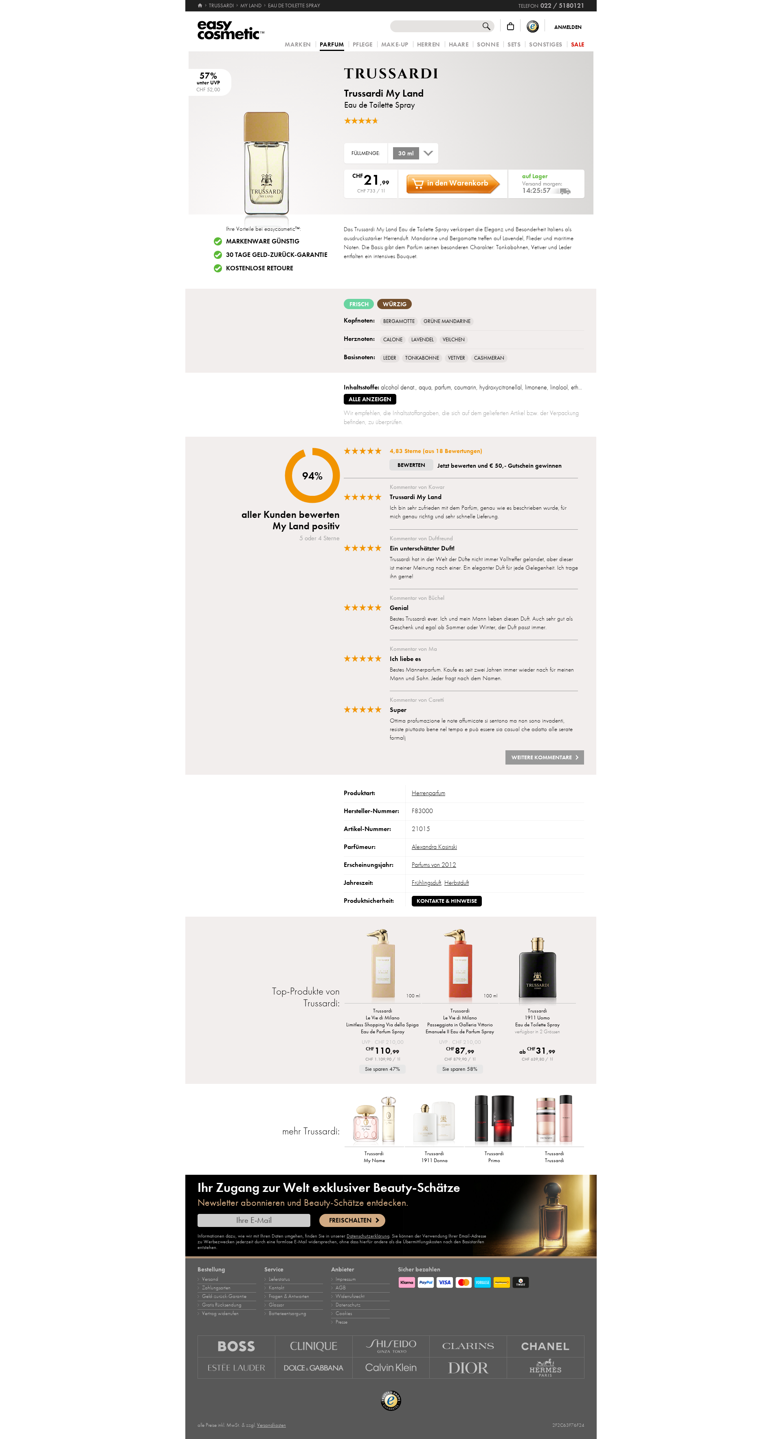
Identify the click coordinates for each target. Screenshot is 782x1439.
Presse (341, 1322)
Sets (514, 45)
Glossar (276, 1305)
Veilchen (454, 339)
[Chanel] (545, 1346)
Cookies (344, 1313)
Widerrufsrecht (350, 1296)
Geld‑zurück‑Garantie (224, 1296)
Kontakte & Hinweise (447, 900)
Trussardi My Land (384, 93)
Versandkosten (271, 1425)
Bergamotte (399, 321)
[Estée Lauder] (236, 1368)
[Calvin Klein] (391, 1368)
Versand (210, 1279)
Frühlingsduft (426, 882)
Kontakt (276, 1287)
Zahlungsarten (216, 1287)
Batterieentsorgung (287, 1313)
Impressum (346, 1279)
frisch (359, 304)
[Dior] (468, 1368)
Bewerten (411, 465)
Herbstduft (456, 882)
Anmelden (568, 27)
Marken (298, 45)
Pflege (363, 45)
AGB (341, 1287)
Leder (389, 358)
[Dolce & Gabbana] (314, 1368)
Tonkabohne (422, 358)
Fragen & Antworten (289, 1296)
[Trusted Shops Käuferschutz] (533, 26)
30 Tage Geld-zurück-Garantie (276, 255)
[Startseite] (201, 5)
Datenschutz (348, 1305)
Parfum (332, 45)
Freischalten (350, 1220)
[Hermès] (545, 1368)
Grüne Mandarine (447, 321)
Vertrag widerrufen (220, 1313)
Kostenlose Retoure (259, 268)
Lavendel (422, 339)
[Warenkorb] (510, 26)
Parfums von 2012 (434, 865)
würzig (394, 304)
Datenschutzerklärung (368, 1236)
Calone (392, 339)
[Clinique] (314, 1346)
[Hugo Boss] (236, 1346)
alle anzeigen (370, 399)
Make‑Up (395, 45)
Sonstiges (545, 45)
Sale (577, 45)
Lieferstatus (279, 1279)
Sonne (488, 45)
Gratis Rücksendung (222, 1305)
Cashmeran (489, 358)
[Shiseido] (391, 1346)
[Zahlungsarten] (491, 1281)
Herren (428, 45)
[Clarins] (468, 1346)
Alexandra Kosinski (434, 847)
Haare (459, 45)
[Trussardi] (393, 73)
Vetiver (456, 358)
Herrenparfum (428, 793)
